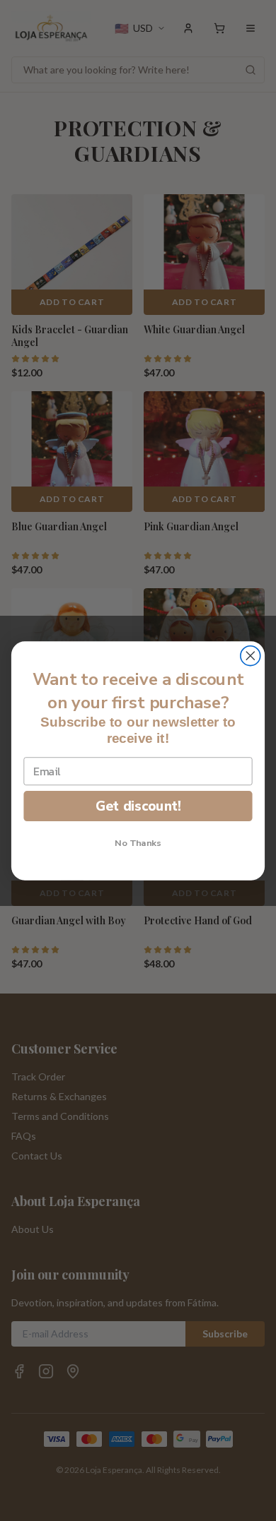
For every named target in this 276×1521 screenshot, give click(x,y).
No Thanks (138, 842)
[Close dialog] (250, 655)
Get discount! (138, 805)
